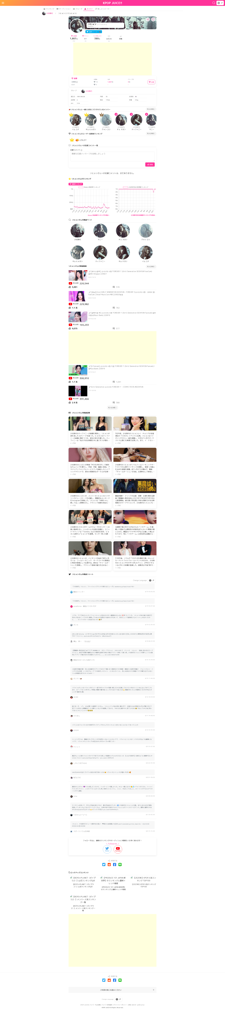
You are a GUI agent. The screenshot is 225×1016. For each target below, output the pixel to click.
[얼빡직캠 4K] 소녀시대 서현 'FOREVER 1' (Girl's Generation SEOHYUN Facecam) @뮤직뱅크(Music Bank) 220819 (122, 314)
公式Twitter (141, 1005)
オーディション (65, 9)
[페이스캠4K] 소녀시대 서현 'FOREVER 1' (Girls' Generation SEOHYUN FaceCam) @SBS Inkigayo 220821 (120, 272)
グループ (79, 9)
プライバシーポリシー (120, 1005)
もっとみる (150, 109)
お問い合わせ (132, 1005)
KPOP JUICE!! (112, 3)
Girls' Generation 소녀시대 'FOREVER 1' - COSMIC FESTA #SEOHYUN (117, 387)
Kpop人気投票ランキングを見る (98, 215)
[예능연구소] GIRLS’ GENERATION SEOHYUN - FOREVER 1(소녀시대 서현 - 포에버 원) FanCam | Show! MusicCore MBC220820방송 (121, 293)
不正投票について (100, 1005)
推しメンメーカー (104, 9)
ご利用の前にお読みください (110, 990)
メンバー (89, 9)
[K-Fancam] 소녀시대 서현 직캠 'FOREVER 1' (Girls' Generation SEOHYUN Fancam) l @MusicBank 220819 (121, 367)
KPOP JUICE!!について (87, 1005)
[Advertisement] (112, 59)
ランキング (50, 9)
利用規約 (109, 1005)
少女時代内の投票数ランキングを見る (143, 215)
